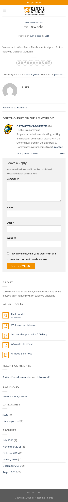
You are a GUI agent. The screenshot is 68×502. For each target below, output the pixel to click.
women (24, 397)
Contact (31, 492)
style (18, 397)
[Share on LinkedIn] (49, 63)
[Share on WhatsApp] (19, 63)
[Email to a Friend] (37, 63)
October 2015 (10, 452)
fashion (13, 397)
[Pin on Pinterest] (43, 63)
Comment (13, 178)
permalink (59, 74)
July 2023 (7, 440)
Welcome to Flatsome (14, 107)
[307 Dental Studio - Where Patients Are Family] (34, 11)
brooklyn (5, 397)
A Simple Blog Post (22, 343)
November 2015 (11, 446)
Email (10, 222)
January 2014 (10, 459)
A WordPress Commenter (32, 125)
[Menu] (4, 11)
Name (10, 207)
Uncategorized (34, 22)
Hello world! (18, 314)
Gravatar (57, 146)
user (47, 36)
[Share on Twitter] (31, 63)
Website (11, 237)
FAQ (40, 492)
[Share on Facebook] (25, 63)
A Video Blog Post (21, 353)
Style (5, 414)
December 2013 (11, 465)
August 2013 (9, 472)
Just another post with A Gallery (29, 334)
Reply (63, 153)
